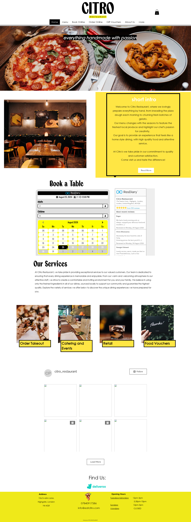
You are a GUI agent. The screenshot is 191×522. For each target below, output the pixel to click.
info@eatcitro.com (89, 507)
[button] (157, 12)
